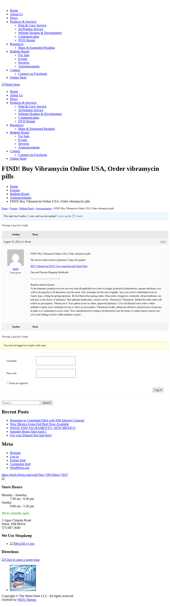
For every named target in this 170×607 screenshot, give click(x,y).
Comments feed (20, 464)
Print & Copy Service (32, 25)
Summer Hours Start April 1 (28, 431)
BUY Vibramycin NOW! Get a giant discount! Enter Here (58, 266)
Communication (28, 36)
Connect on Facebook (32, 73)
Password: (11, 373)
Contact (15, 70)
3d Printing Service (30, 29)
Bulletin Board (19, 51)
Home (14, 10)
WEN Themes (26, 599)
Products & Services (23, 21)
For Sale (23, 55)
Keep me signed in (19, 383)
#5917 (163, 241)
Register (15, 453)
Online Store (18, 77)
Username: (11, 360)
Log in (14, 456)
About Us (16, 14)
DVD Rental (26, 40)
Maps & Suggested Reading (36, 47)
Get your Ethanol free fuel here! (31, 435)
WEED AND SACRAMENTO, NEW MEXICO (42, 428)
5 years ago (62, 216)
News (14, 18)
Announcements (29, 66)
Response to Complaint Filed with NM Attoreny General (47, 420)
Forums (13, 208)
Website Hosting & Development (40, 33)
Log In (158, 389)
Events (22, 59)
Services (23, 62)
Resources (16, 44)
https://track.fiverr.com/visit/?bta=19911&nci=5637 (35, 475)
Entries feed (18, 460)
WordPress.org (19, 467)
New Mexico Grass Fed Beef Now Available (39, 424)
